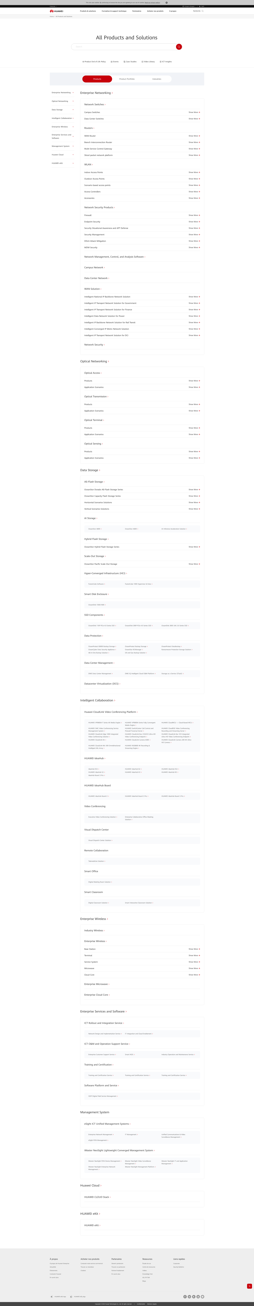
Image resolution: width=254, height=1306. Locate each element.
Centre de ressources (148, 1267)
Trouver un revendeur (87, 1267)
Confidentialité (141, 1304)
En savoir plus (54, 1277)
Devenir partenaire (117, 1263)
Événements (53, 1270)
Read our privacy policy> (152, 2)
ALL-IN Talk (146, 1277)
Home (52, 16)
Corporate (176, 1263)
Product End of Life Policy (95, 62)
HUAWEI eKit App (60, 1296)
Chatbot (83, 1270)
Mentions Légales (152, 1304)
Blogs (144, 1281)
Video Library (149, 62)
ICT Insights (167, 62)
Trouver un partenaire (118, 1267)
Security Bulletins (178, 1267)
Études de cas (146, 1263)
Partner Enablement (118, 1270)
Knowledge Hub (147, 1274)
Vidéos (144, 1270)
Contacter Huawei (55, 1274)
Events (116, 62)
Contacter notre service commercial (92, 1263)
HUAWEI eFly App (79, 1296)
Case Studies (131, 62)
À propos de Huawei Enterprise (59, 1263)
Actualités (53, 1267)
